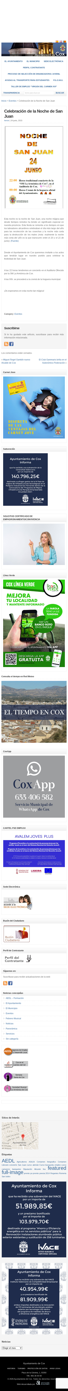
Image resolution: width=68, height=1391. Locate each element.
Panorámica (11, 1028)
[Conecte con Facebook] (11, 344)
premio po (28, 1173)
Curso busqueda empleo (50, 1165)
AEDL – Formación (15, 998)
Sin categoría (12, 1039)
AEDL (8, 1161)
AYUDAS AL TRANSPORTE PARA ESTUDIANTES (27, 80)
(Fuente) (15, 241)
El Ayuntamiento (14, 61)
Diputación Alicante (32, 1169)
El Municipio (33, 61)
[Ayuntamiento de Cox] (34, 54)
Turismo (21, 1368)
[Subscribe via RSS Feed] (6, 344)
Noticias (9, 1023)
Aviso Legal (55, 1368)
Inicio (3, 101)
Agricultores (22, 1162)
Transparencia (11, 93)
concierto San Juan (17, 1165)
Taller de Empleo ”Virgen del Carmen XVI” (34, 86)
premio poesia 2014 (41, 1173)
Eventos (18, 314)
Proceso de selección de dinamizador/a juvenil (34, 74)
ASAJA (32, 1162)
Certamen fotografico (46, 1162)
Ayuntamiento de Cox (34, 1363)
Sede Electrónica (53, 61)
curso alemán (33, 1165)
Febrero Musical (13, 1018)
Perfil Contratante (34, 68)
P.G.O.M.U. (58, 80)
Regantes (54, 1173)
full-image (12, 1172)
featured (57, 1168)
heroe (6, 120)
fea (44, 1169)
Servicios (10, 1034)
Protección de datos (37, 1368)
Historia (11, 1368)
